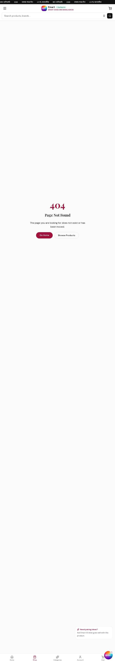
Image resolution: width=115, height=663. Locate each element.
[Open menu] (5, 8)
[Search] (109, 15)
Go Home (44, 235)
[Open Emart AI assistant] (108, 655)
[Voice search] (104, 16)
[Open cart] (110, 8)
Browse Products (66, 235)
